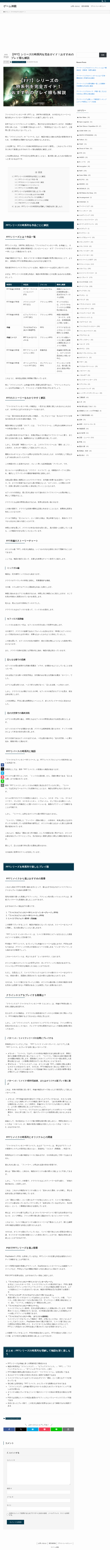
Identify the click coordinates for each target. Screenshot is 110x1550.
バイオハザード (86, 308)
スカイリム (85, 268)
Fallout (83, 139)
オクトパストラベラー (88, 220)
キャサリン (84, 233)
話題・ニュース (86, 437)
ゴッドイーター (86, 255)
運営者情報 (52, 1543)
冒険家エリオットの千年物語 (90, 411)
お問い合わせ (42, 1543)
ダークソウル (85, 286)
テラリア (84, 299)
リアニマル (84, 384)
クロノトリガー (86, 251)
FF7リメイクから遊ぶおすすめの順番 (31, 194)
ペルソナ (84, 344)
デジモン (83, 295)
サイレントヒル (86, 264)
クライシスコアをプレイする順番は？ (31, 197)
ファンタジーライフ (87, 331)
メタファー (84, 371)
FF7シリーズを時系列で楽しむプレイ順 (30, 191)
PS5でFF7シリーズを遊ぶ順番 (29, 203)
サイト (9, 1505)
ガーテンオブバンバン (88, 224)
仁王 (82, 402)
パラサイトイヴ (85, 317)
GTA (82, 153)
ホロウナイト (85, 357)
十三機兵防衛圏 (86, 415)
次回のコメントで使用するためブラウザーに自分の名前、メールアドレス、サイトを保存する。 (39, 1514)
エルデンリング (86, 215)
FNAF (82, 144)
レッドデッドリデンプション (90, 393)
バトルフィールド (87, 313)
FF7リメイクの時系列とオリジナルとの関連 (33, 200)
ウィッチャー (85, 211)
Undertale (83, 202)
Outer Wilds (84, 175)
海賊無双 (84, 428)
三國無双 (84, 397)
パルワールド (85, 322)
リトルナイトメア (87, 388)
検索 (102, 55)
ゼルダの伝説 (85, 282)
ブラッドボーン (86, 340)
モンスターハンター (88, 380)
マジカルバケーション (88, 366)
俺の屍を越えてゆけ (87, 406)
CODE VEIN (85, 131)
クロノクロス (85, 246)
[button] (9, 1429)
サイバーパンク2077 (87, 259)
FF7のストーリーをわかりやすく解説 (31, 182)
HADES (83, 157)
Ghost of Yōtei (85, 148)
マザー (83, 362)
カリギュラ (84, 228)
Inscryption (84, 166)
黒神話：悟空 (85, 451)
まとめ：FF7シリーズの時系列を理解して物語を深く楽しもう (39, 206)
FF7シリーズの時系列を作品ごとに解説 (30, 176)
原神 (82, 420)
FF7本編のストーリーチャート (29, 185)
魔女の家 (84, 446)
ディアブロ (84, 291)
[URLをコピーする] (68, 1429)
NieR (83, 171)
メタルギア (84, 375)
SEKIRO (83, 184)
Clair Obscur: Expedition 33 (90, 126)
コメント (11, 1460)
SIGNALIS (84, 188)
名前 (9, 1488)
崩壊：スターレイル (87, 424)
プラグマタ (84, 335)
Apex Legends (85, 122)
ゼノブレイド (85, 277)
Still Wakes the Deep (87, 193)
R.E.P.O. (83, 179)
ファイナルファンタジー (19, 62)
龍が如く (84, 455)
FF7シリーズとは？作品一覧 (28, 179)
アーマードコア (86, 206)
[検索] (105, 1)
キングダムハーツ (87, 237)
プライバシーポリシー (65, 1543)
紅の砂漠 (84, 433)
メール (10, 1497)
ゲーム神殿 (10, 6)
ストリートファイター (88, 273)
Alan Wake (84, 117)
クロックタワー (86, 242)
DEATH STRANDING (88, 135)
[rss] (102, 1)
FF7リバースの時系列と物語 (28, 188)
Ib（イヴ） (84, 162)
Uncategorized (85, 197)
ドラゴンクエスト (87, 304)
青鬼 (82, 442)
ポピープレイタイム (87, 353)
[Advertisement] (55, 30)
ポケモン (84, 348)
